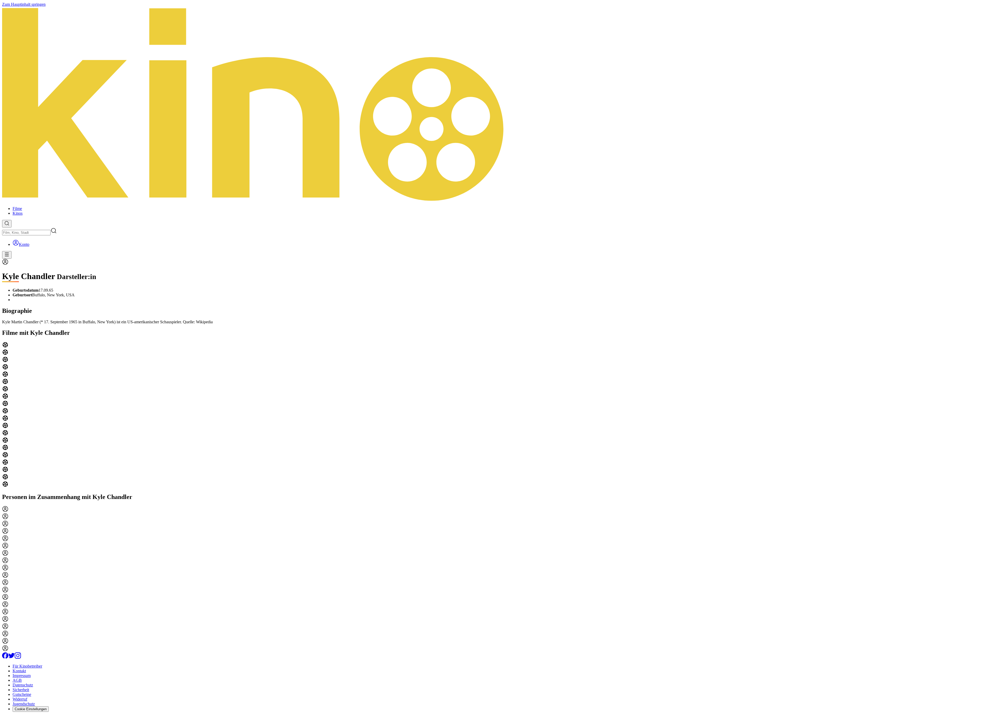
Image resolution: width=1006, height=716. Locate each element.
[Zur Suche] (7, 223)
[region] (503, 415)
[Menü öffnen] (7, 255)
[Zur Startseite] (503, 104)
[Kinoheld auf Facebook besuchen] (5, 657)
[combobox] (26, 232)
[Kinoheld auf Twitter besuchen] (11, 657)
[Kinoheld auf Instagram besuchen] (18, 657)
